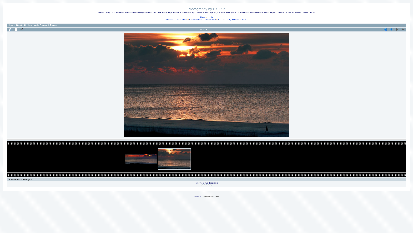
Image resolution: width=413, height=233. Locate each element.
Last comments (195, 19)
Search (245, 19)
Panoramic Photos (48, 25)
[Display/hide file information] (16, 29)
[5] (211, 185)
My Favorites (234, 19)
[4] (209, 185)
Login (210, 17)
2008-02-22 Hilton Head (27, 25)
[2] (204, 185)
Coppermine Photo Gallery (211, 196)
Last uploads (181, 19)
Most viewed (210, 19)
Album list (169, 19)
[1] (202, 185)
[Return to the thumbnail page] (10, 29)
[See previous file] (391, 29)
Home (203, 17)
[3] (207, 185)
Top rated (222, 19)
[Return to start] (385, 29)
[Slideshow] (22, 29)
